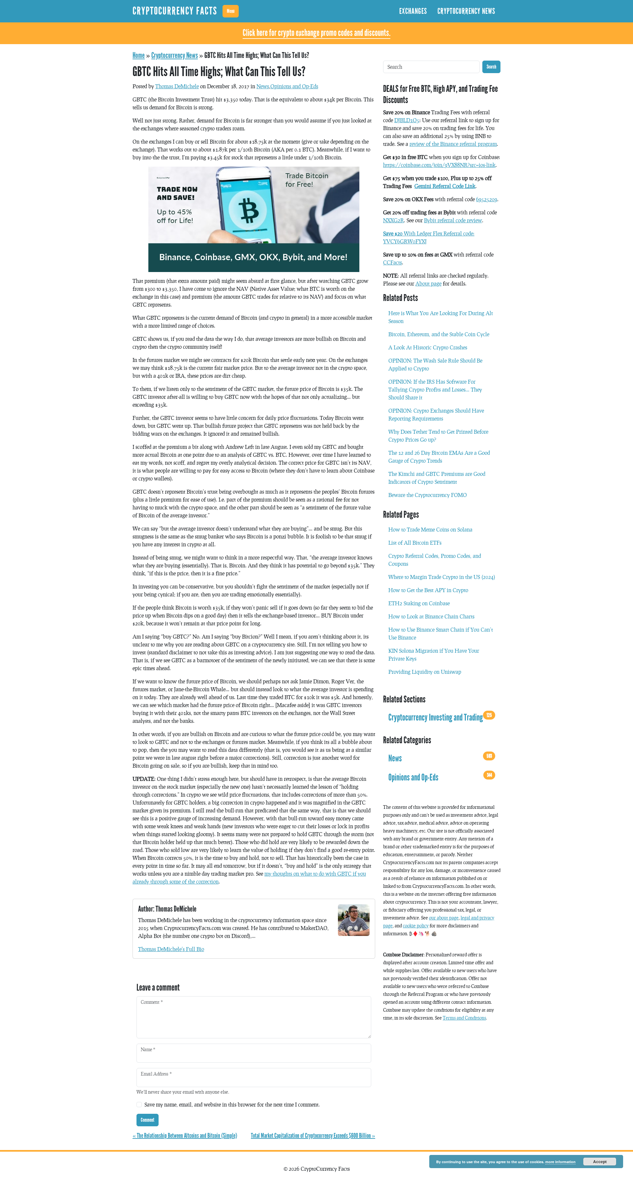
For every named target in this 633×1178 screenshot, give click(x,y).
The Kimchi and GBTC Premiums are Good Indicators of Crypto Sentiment (436, 478)
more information (560, 1161)
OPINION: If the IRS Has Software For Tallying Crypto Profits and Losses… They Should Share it (435, 389)
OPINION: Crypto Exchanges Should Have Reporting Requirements (436, 414)
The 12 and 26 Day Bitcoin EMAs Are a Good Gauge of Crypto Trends (439, 457)
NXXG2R (393, 220)
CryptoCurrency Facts (175, 11)
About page (428, 283)
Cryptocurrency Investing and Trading (440, 717)
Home (139, 55)
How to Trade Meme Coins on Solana (430, 529)
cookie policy (416, 925)
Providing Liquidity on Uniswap (424, 672)
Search (491, 67)
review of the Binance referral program (453, 144)
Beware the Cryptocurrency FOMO (427, 495)
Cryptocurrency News (466, 11)
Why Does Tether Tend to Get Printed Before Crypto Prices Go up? (438, 435)
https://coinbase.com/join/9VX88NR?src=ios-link (439, 165)
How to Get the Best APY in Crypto (428, 590)
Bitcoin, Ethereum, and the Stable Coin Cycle (438, 334)
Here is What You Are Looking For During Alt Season (440, 317)
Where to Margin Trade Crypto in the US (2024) (441, 577)
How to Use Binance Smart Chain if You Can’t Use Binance (440, 633)
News (262, 86)
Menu (230, 11)
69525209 (486, 199)
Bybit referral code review (453, 220)
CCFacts (392, 262)
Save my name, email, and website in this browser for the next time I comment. (232, 1104)
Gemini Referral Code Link (444, 186)
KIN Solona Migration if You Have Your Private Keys (433, 654)
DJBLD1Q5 (406, 120)
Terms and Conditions (464, 1018)
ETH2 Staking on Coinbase (419, 603)
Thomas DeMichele (177, 86)
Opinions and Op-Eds (294, 86)
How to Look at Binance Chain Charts (431, 616)
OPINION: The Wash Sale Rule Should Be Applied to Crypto (435, 364)
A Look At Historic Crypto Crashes (427, 347)
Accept (600, 1161)
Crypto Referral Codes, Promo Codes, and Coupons (434, 560)
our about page (444, 917)
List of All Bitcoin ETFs (414, 542)
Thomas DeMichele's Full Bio (171, 949)
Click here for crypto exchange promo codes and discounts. (316, 33)
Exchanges (413, 11)
